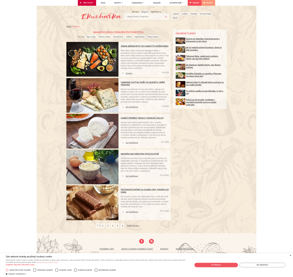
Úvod (103, 3)
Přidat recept (88, 3)
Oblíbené (196, 3)
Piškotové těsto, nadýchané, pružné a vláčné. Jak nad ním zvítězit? (202, 57)
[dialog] (146, 265)
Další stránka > (133, 225)
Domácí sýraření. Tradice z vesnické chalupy (142, 118)
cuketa (185, 13)
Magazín (157, 3)
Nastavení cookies (185, 249)
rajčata (176, 13)
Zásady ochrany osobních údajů (137, 249)
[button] (97, 264)
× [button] (290, 255)
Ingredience (137, 3)
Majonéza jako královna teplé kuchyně (140, 154)
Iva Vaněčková (131, 107)
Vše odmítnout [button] (262, 265)
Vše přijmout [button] (216, 265)
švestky (194, 13)
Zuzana (128, 73)
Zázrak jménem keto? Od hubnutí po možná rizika (144, 46)
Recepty (117, 3)
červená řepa (205, 13)
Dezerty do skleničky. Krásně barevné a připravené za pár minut (203, 40)
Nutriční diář (175, 3)
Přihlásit (209, 3)
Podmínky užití (107, 249)
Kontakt (164, 249)
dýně (175, 17)
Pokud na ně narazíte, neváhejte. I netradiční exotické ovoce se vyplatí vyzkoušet (201, 102)
